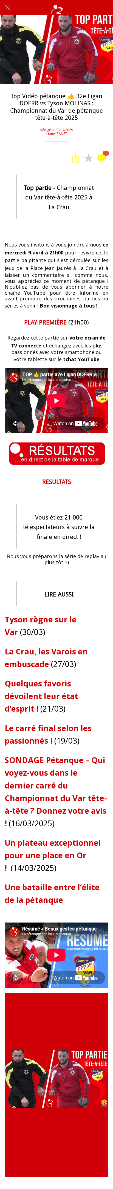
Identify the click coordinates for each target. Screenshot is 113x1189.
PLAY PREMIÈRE (45, 322)
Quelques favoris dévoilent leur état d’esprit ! (41, 696)
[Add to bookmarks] (88, 158)
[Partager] (75, 158)
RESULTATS (56, 481)
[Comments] (101, 158)
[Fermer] (7, 7)
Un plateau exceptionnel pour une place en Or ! (53, 855)
